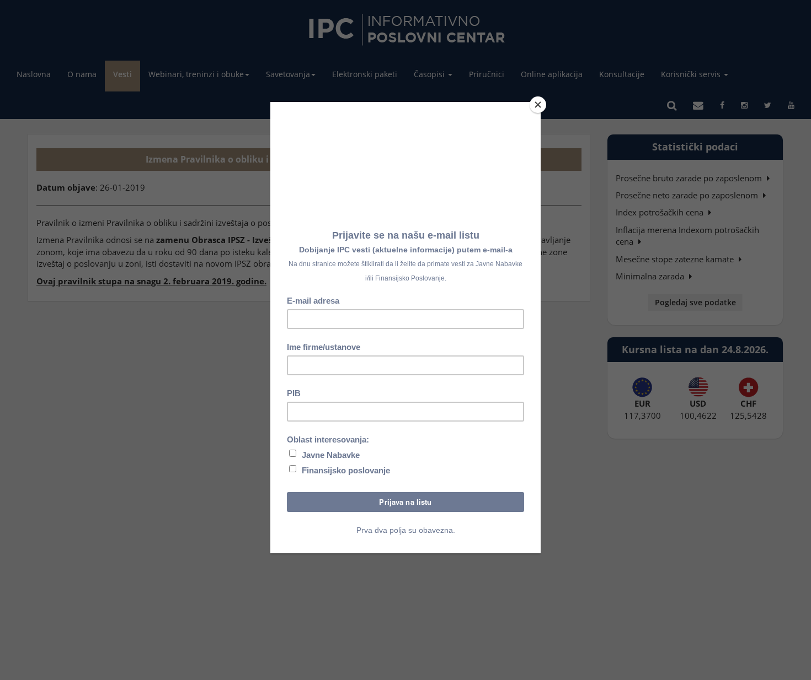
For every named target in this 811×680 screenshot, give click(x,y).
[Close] (538, 104)
